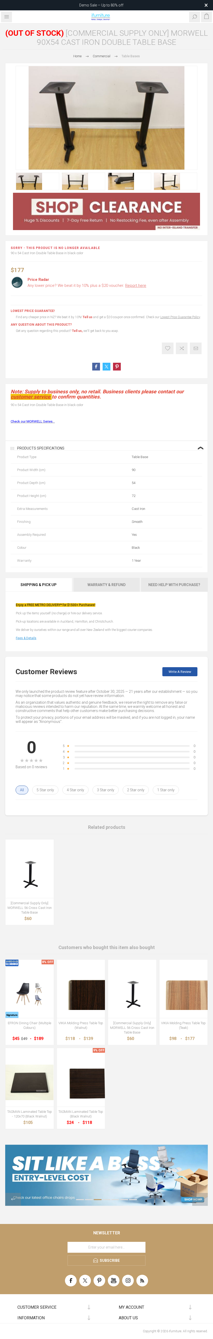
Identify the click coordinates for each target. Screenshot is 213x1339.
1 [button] (80, 1199)
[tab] (39, 585)
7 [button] (133, 1199)
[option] (38, 181)
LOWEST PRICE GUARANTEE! (33, 311)
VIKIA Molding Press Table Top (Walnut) (80, 1025)
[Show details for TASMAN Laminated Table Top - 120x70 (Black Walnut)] (29, 1082)
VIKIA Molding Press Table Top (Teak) (183, 1025)
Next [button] (200, 1199)
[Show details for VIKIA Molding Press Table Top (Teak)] (183, 994)
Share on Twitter (106, 367)
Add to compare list (182, 348)
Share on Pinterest (117, 367)
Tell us (88, 317)
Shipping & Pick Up (39, 585)
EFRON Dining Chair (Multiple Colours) (29, 1025)
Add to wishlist (168, 348)
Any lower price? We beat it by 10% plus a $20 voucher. (87, 285)
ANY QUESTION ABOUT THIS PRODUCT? (41, 324)
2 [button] (89, 1199)
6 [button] (124, 1199)
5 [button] (115, 1199)
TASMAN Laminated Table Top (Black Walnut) (80, 1114)
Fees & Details (26, 638)
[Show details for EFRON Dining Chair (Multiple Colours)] (29, 994)
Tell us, (77, 331)
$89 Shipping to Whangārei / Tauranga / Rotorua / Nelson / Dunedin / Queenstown (101, 5)
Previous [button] (13, 1199)
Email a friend (196, 348)
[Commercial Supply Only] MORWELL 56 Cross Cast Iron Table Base (30, 907)
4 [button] (106, 1199)
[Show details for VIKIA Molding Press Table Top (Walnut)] (81, 994)
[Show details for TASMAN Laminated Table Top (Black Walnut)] (81, 1082)
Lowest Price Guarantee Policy (180, 317)
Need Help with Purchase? (174, 585)
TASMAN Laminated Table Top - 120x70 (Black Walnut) (29, 1114)
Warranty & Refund (107, 585)
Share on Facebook (96, 367)
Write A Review (180, 672)
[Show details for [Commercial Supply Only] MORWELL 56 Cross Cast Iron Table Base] (29, 874)
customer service (30, 397)
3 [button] (98, 1199)
